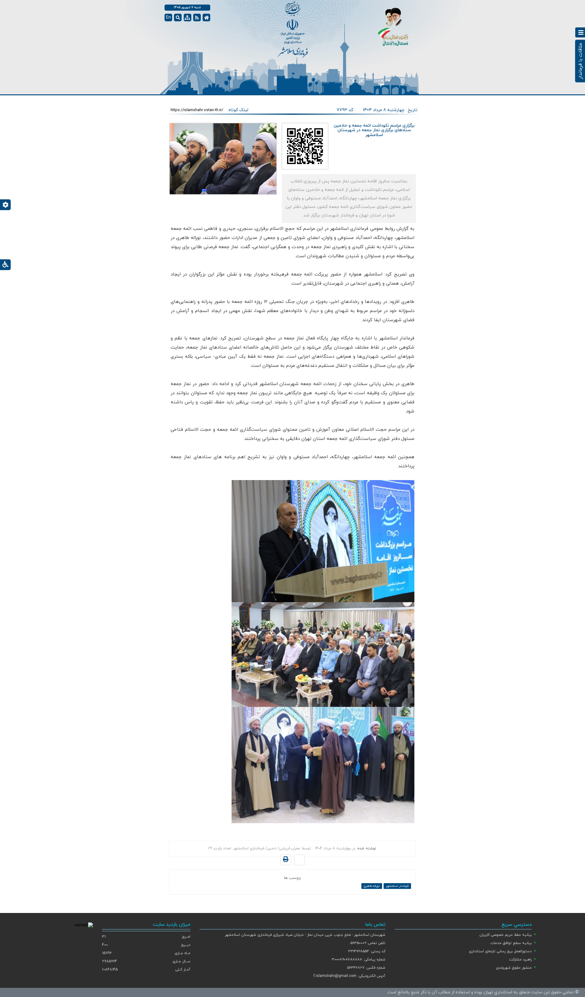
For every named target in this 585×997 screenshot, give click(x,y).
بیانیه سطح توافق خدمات (511, 943)
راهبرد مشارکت (520, 959)
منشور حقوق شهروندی (514, 967)
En (168, 17)
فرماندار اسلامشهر (397, 886)
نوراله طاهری (372, 886)
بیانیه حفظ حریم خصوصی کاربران (506, 934)
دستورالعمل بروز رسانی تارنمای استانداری (500, 951)
